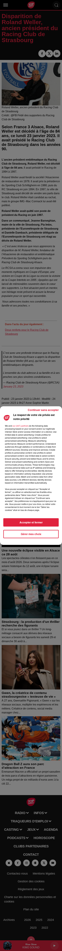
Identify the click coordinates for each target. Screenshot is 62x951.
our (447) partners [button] (20, 425)
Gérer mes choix (31, 534)
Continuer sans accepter (43, 410)
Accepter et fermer (31, 522)
